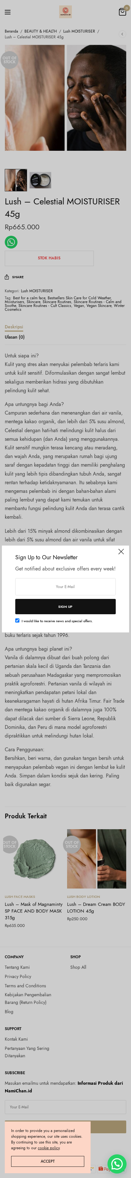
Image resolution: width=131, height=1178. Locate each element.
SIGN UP (65, 606)
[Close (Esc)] (121, 554)
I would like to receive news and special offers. (57, 620)
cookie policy (48, 1148)
